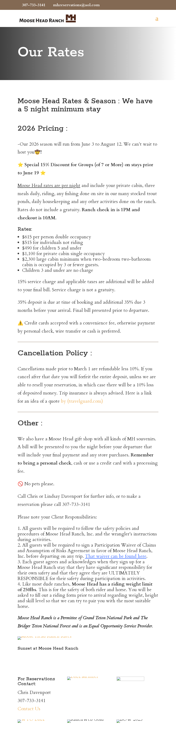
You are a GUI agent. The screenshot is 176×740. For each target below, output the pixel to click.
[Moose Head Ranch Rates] (44, 636)
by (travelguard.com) (82, 401)
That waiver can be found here (115, 556)
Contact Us (29, 709)
